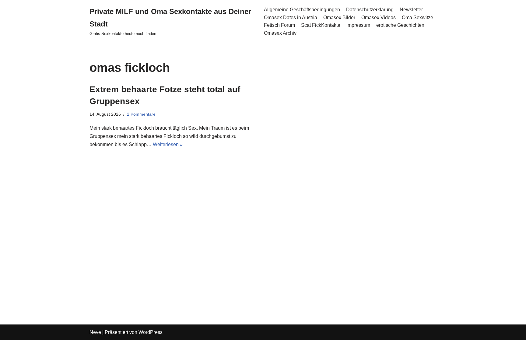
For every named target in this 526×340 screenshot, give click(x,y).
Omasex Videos (378, 17)
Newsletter (411, 9)
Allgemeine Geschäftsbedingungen (302, 9)
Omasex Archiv (280, 33)
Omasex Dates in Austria (290, 17)
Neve (95, 332)
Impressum (358, 25)
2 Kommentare (141, 114)
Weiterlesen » (168, 144)
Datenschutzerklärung (370, 9)
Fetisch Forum (279, 25)
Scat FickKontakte (320, 25)
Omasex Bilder (339, 17)
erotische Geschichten (400, 25)
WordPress (151, 332)
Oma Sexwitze (417, 17)
